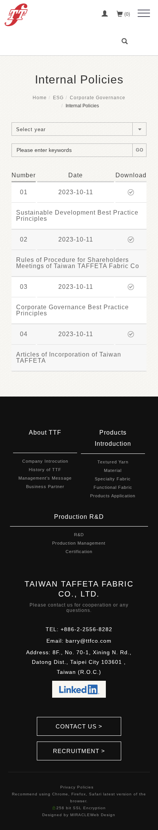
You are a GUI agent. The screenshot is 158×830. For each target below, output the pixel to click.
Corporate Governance (97, 97)
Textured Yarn (112, 462)
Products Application (112, 495)
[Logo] (16, 14)
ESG (58, 97)
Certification (79, 551)
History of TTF (45, 469)
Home (40, 97)
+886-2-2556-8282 (86, 629)
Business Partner (45, 486)
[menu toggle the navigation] (144, 13)
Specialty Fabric (113, 479)
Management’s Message (45, 478)
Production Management (78, 543)
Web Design (102, 815)
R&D (79, 534)
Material (113, 470)
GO (139, 150)
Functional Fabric (113, 487)
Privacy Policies (77, 787)
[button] (126, 41)
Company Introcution (45, 461)
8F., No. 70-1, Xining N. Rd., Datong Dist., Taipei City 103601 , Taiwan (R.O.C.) (82, 662)
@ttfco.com (96, 641)
